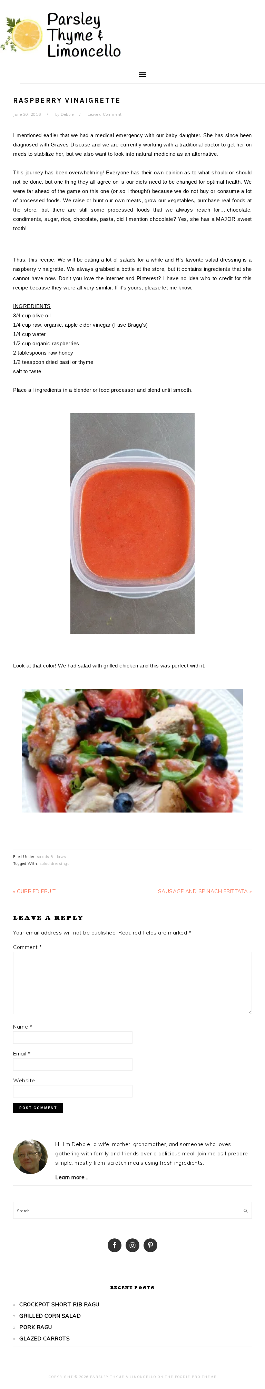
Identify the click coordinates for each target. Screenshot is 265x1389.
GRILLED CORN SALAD (50, 1316)
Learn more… (72, 1177)
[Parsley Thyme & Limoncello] (60, 59)
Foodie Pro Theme (196, 1377)
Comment (27, 947)
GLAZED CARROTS (44, 1338)
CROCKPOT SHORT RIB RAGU (59, 1304)
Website (24, 1080)
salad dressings (55, 863)
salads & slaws (51, 856)
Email (22, 1053)
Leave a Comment (105, 114)
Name (22, 1026)
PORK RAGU (35, 1327)
